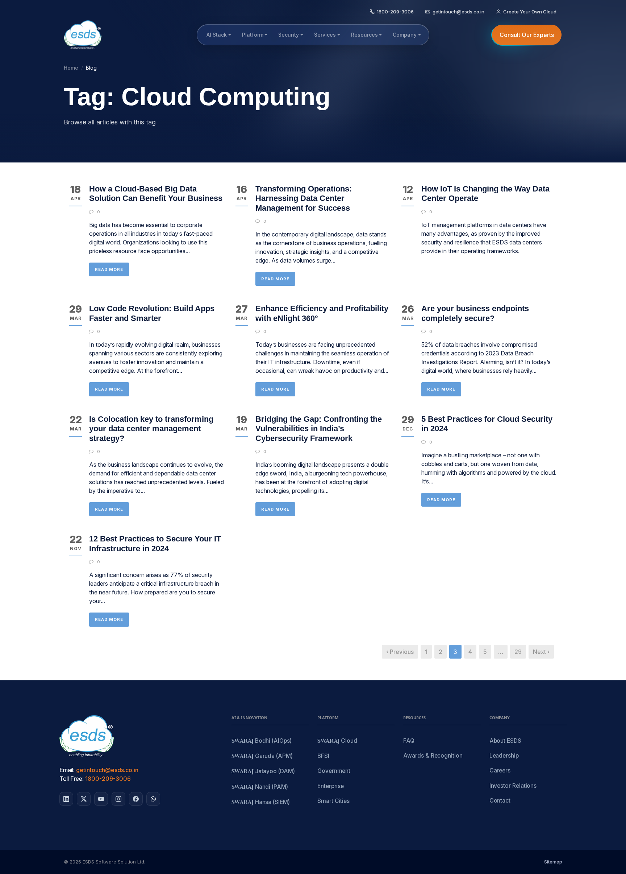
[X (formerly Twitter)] (84, 799)
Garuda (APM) (262, 756)
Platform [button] (252, 35)
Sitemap (553, 862)
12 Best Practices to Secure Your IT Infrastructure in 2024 (155, 543)
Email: (67, 770)
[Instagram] (118, 799)
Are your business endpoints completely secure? (475, 313)
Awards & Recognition (432, 755)
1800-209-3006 (108, 778)
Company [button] (405, 35)
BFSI (323, 756)
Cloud (337, 741)
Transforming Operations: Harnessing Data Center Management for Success (303, 198)
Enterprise (330, 786)
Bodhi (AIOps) (261, 741)
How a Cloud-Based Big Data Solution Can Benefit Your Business (155, 193)
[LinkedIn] (66, 799)
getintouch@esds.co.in (107, 770)
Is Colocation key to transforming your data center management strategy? (151, 429)
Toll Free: (71, 778)
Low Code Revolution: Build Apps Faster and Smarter (151, 313)
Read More (109, 269)
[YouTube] (101, 799)
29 (518, 651)
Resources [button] (364, 35)
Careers (499, 770)
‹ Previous (400, 651)
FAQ (408, 740)
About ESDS (505, 740)
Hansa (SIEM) (260, 802)
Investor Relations (513, 785)
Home (71, 68)
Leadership (504, 755)
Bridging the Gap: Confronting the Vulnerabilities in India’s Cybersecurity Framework (318, 429)
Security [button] (288, 35)
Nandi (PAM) (259, 787)
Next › (541, 651)
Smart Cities (333, 800)
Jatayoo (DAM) (263, 771)
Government (333, 770)
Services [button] (325, 35)
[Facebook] (136, 799)
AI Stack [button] (216, 35)
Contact (499, 800)
